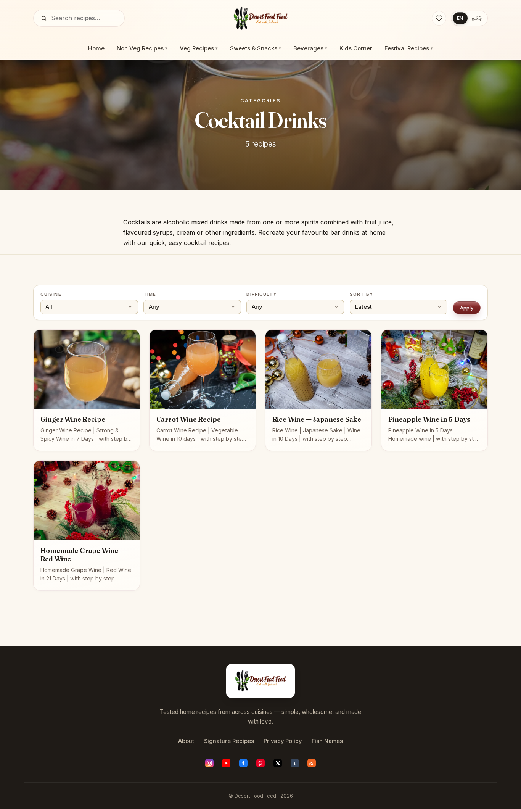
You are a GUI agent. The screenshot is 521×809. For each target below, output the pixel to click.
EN (460, 18)
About (186, 741)
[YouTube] (226, 763)
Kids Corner (355, 48)
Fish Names (327, 741)
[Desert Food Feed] (260, 18)
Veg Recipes (199, 48)
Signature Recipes (229, 741)
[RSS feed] (311, 763)
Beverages (310, 48)
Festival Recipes (408, 48)
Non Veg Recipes (142, 48)
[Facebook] (243, 763)
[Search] (44, 18)
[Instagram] (209, 763)
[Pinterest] (260, 763)
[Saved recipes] (439, 18)
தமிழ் (477, 18)
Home (96, 48)
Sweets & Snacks (255, 48)
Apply (467, 308)
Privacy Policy (283, 741)
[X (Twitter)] (278, 763)
